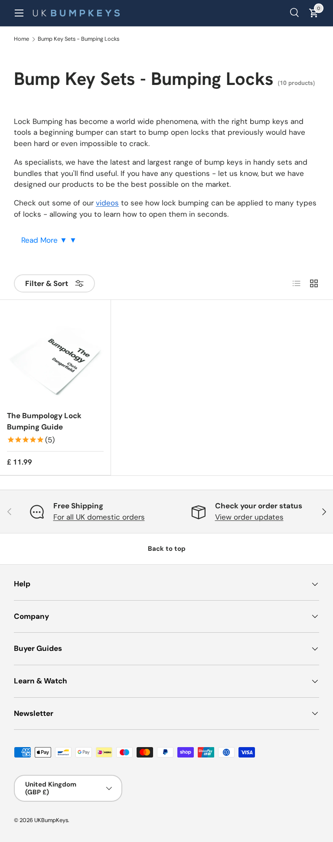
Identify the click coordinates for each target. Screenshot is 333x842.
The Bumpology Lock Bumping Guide (44, 421)
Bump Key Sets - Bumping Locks (78, 39)
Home (21, 39)
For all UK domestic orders (99, 517)
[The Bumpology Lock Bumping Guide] (55, 355)
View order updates (249, 517)
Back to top (167, 548)
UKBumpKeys (51, 820)
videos (107, 203)
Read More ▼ (45, 240)
